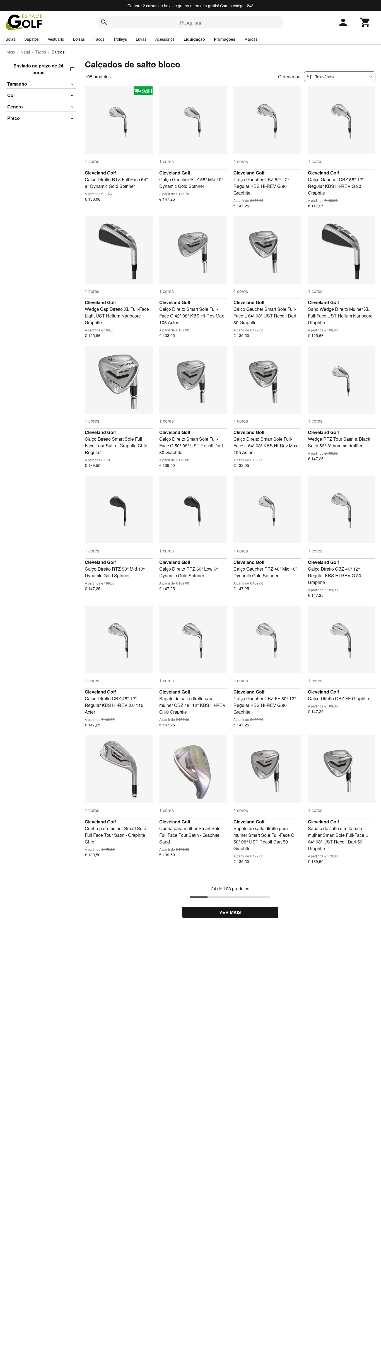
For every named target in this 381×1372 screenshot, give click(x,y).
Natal (25, 52)
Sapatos (31, 39)
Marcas (250, 39)
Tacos (99, 39)
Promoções (224, 39)
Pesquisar (191, 22)
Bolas (10, 39)
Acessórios (165, 39)
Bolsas (79, 39)
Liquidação (194, 39)
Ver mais (230, 912)
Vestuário (56, 39)
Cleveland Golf (100, 172)
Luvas (141, 39)
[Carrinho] (365, 22)
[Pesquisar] (104, 22)
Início (10, 52)
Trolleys (120, 39)
